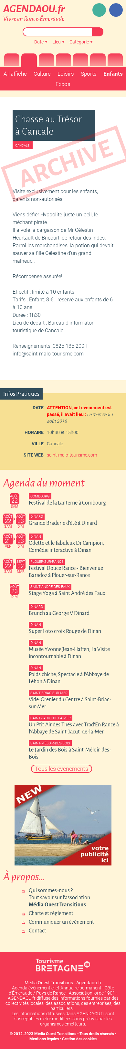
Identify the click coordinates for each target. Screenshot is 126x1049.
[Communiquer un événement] (99, 10)
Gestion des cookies (79, 1039)
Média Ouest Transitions (55, 1034)
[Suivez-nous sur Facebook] (116, 10)
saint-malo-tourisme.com (72, 455)
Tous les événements (61, 768)
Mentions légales (44, 1039)
